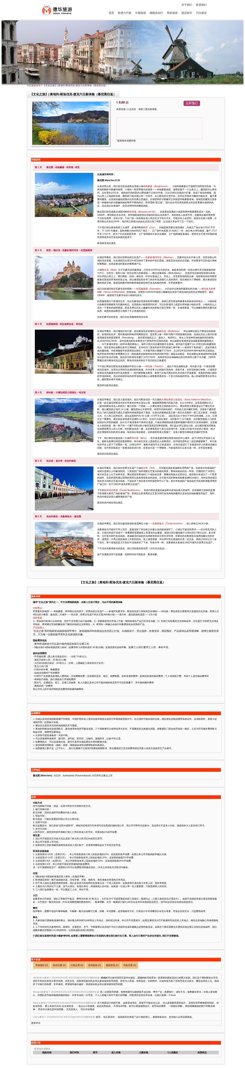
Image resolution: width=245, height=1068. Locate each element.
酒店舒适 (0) (112, 965)
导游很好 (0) (41, 965)
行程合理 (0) (77, 965)
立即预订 (192, 103)
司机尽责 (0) (129, 965)
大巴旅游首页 (34, 85)
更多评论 (35, 1023)
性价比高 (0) (59, 965)
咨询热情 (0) (94, 965)
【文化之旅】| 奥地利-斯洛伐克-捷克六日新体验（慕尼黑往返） (75, 85)
